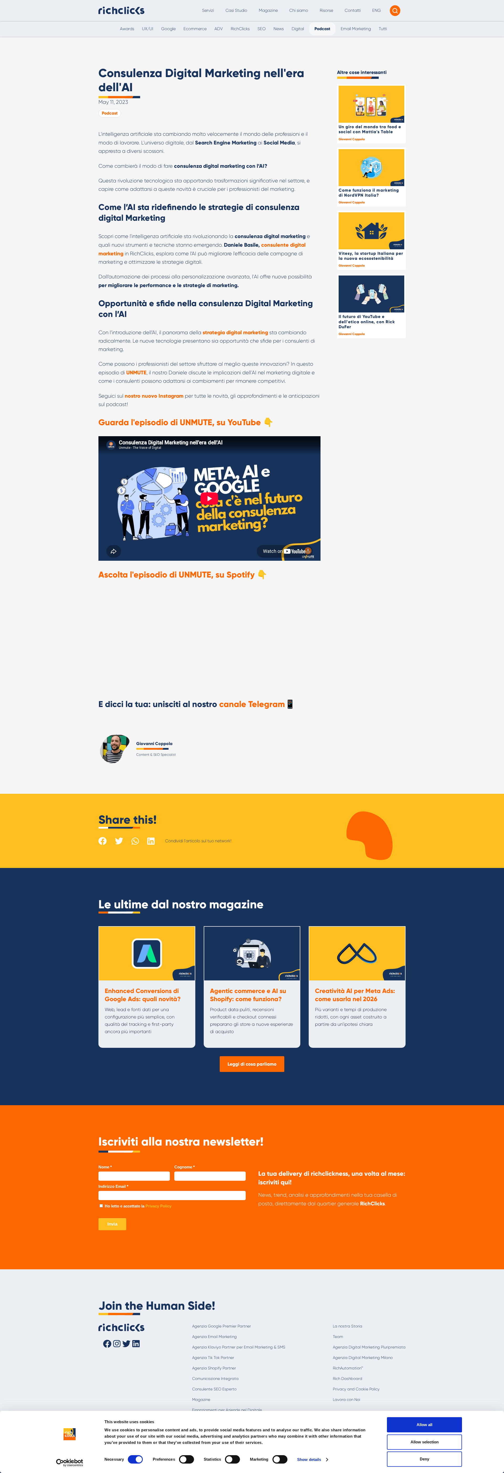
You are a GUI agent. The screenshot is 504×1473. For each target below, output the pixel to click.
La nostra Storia (347, 1326)
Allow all (424, 1424)
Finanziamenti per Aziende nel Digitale (227, 1410)
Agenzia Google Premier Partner (221, 1326)
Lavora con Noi (346, 1399)
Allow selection (425, 1442)
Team (338, 1336)
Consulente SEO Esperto (214, 1389)
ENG (376, 10)
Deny (424, 1459)
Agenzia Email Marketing (214, 1336)
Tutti (383, 28)
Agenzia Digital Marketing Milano (363, 1357)
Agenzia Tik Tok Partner (213, 1357)
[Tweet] (119, 841)
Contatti (353, 10)
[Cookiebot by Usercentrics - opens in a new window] (70, 1463)
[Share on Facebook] (102, 841)
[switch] (186, 1459)
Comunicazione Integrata (215, 1378)
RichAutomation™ (348, 1368)
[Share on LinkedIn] (151, 841)
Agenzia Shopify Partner (214, 1368)
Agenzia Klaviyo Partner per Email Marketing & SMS (238, 1347)
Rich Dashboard (347, 1378)
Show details (309, 1459)
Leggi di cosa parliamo (252, 1064)
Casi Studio (236, 10)
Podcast (110, 113)
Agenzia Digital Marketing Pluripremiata (369, 1347)
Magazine (268, 10)
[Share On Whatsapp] (135, 840)
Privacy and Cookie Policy (356, 1389)
